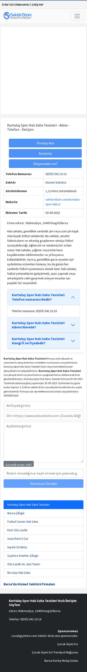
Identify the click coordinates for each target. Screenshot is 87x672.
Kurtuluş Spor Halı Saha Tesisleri (28, 505)
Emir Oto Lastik (17, 530)
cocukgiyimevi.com (24, 636)
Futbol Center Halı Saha (22, 522)
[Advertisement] (43, 70)
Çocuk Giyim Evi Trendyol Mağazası (55, 652)
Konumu (45, 153)
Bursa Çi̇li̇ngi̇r (16, 513)
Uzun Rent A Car (17, 539)
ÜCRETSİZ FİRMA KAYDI (15, 4)
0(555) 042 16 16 (56, 174)
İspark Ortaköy (17, 547)
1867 (29, 465)
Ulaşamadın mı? (45, 163)
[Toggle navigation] (77, 16)
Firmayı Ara (45, 143)
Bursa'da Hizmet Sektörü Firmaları (29, 584)
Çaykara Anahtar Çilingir (23, 556)
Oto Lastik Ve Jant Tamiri (23, 564)
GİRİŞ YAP (37, 4)
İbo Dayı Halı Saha (18, 573)
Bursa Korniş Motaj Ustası (61, 661)
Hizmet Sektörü (56, 182)
